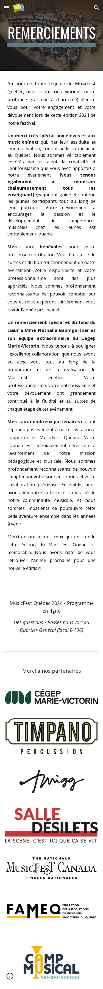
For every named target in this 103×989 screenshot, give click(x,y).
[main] (51, 35)
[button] (6, 7)
